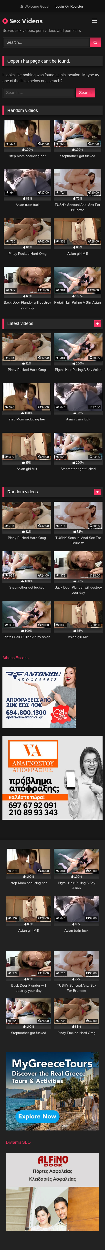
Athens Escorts (15, 658)
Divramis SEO (18, 1142)
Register (76, 6)
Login (59, 6)
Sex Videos (25, 20)
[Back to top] (89, 1235)
